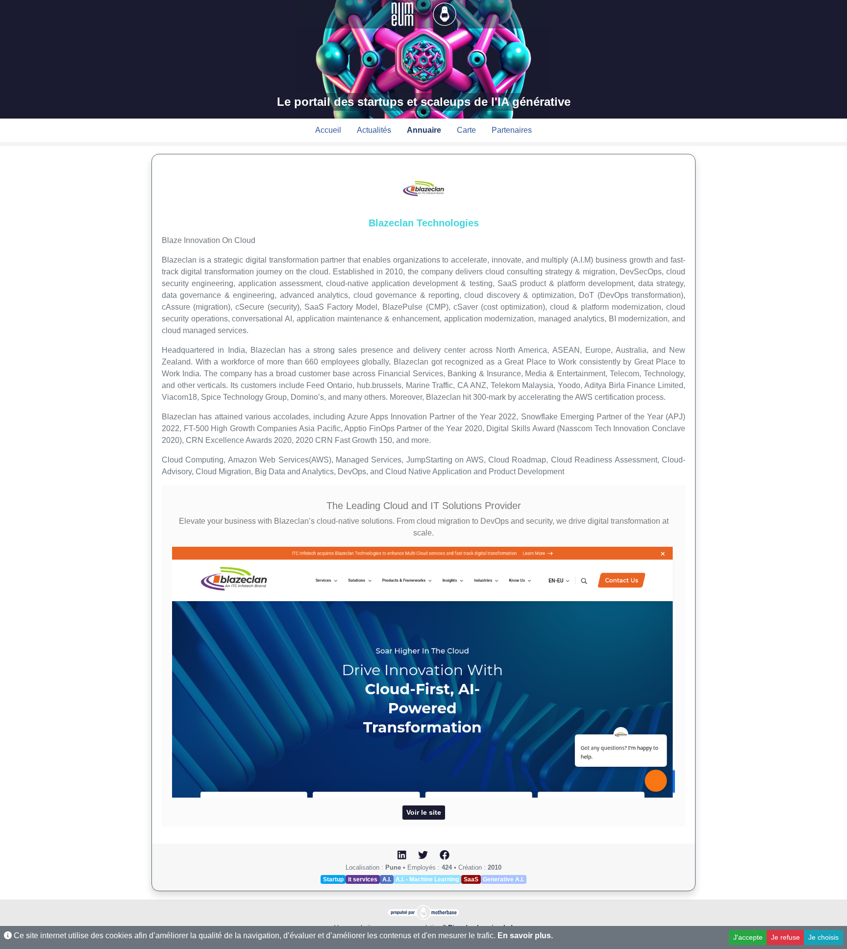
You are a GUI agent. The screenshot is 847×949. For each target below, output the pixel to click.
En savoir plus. (525, 935)
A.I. (386, 879)
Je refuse (785, 937)
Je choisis (823, 937)
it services (362, 879)
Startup (333, 879)
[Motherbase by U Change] (444, 13)
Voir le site (423, 812)
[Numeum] (403, 13)
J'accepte (748, 937)
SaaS (471, 879)
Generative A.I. (503, 879)
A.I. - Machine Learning (427, 879)
